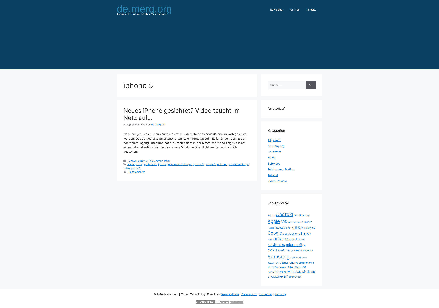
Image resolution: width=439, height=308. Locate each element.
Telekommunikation (159, 160)
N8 (304, 245)
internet (271, 240)
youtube (276, 276)
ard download (294, 222)
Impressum (265, 294)
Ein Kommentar (136, 171)
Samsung (279, 257)
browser (307, 221)
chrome (271, 228)
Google (275, 233)
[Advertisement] (219, 45)
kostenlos (276, 244)
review (303, 251)
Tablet (291, 267)
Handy (306, 233)
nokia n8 (284, 250)
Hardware (133, 160)
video (283, 271)
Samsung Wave (274, 263)
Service (295, 9)
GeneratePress (230, 294)
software (273, 267)
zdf (286, 276)
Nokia (272, 250)
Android (284, 214)
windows (294, 272)
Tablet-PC (300, 267)
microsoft (294, 244)
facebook (280, 227)
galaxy (297, 227)
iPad (285, 239)
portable (295, 250)
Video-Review (277, 181)
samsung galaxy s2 (298, 258)
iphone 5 (198, 164)
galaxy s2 (309, 227)
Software (274, 163)
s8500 (310, 251)
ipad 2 (292, 239)
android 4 (299, 215)
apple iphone (134, 164)
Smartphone (290, 262)
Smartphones (306, 262)
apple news (150, 164)
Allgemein (274, 140)
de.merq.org (276, 146)
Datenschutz (249, 294)
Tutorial (273, 175)
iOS (278, 239)
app (307, 215)
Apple (274, 221)
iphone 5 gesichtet (216, 164)
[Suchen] (311, 85)
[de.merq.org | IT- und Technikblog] (148, 9)
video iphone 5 (132, 168)
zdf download (295, 276)
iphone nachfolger (238, 164)
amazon (271, 215)
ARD (284, 222)
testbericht (273, 271)
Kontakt (311, 9)
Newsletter (276, 9)
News (143, 160)
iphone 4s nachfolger (180, 164)
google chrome (291, 233)
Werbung (280, 294)
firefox (288, 228)
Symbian (283, 267)
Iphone (162, 164)
